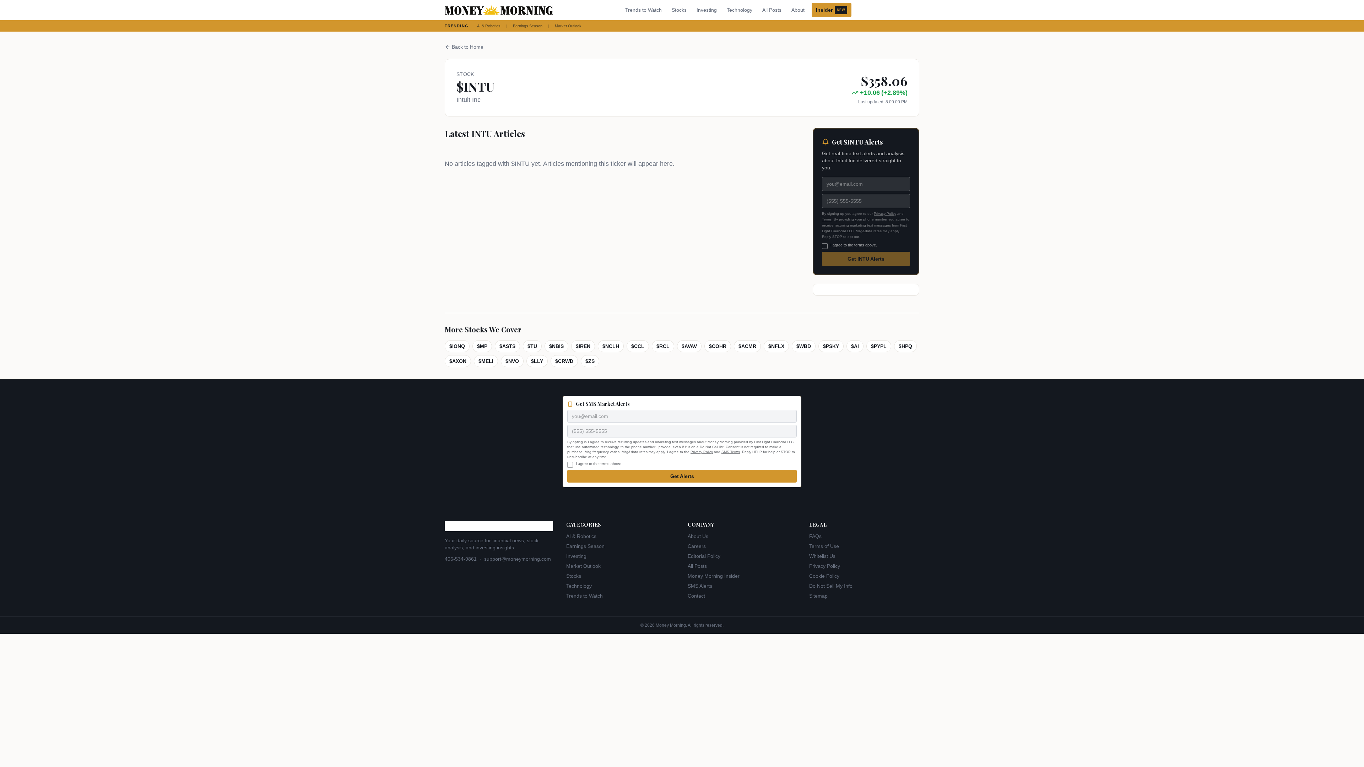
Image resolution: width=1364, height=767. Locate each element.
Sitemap (818, 596)
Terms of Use (824, 546)
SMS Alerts (700, 586)
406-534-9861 (461, 559)
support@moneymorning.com (517, 559)
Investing (707, 10)
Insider (830, 10)
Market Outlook (568, 26)
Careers (697, 546)
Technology (739, 10)
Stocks (679, 10)
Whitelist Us (822, 556)
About (798, 10)
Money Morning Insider (714, 576)
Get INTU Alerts (866, 259)
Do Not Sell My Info (830, 586)
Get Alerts (682, 476)
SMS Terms (730, 452)
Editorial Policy (704, 556)
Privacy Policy (885, 214)
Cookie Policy (824, 576)
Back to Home (467, 47)
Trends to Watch (643, 10)
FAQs (815, 536)
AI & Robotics (488, 26)
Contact (696, 596)
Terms (827, 219)
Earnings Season (527, 26)
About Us (698, 536)
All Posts (771, 10)
